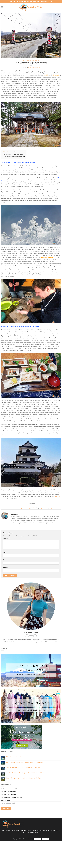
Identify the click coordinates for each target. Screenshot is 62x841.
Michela (37, 67)
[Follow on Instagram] (28, 635)
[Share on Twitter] (30, 503)
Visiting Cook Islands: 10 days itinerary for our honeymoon (23, 767)
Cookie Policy (46, 838)
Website (5, 567)
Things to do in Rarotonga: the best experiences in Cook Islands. (25, 762)
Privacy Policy (37, 838)
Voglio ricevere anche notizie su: (10, 789)
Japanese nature (44, 508)
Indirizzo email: (5, 800)
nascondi (12, 152)
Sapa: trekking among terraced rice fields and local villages (23, 778)
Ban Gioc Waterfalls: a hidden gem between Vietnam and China (25, 773)
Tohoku (37, 60)
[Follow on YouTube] (36, 635)
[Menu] (2, 7)
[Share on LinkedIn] (34, 503)
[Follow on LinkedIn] (33, 635)
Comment (6, 538)
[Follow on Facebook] (26, 635)
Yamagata (51, 508)
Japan (24, 60)
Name (5, 552)
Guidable (46, 75)
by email (57, 496)
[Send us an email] (31, 635)
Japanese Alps (30, 60)
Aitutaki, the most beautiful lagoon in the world (20, 757)
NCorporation (56, 75)
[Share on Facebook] (28, 503)
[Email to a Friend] (32, 503)
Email (5, 560)
